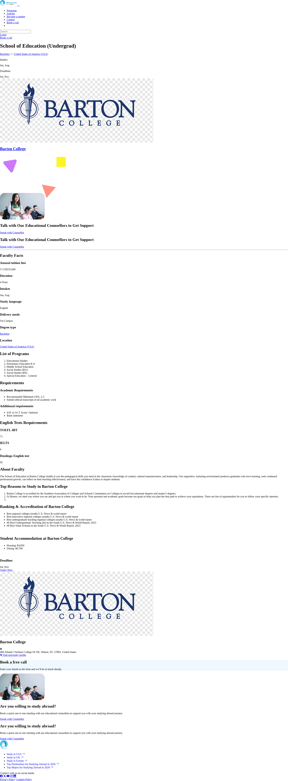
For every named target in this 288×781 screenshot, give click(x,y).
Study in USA (14, 754)
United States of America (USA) (31, 54)
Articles (11, 13)
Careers (11, 19)
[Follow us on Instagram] (11, 776)
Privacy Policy (7, 779)
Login (3, 34)
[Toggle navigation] (18, 5)
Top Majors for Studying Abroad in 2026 (28, 767)
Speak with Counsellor (12, 232)
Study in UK (14, 757)
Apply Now (6, 570)
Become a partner (16, 16)
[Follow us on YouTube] (8, 776)
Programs (12, 10)
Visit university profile (14, 655)
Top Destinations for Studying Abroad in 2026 (31, 764)
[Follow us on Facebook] (1, 776)
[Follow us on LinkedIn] (14, 776)
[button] (1, 269)
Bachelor (5, 54)
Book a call (13, 22)
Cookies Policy (24, 779)
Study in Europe (15, 760)
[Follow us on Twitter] (4, 776)
